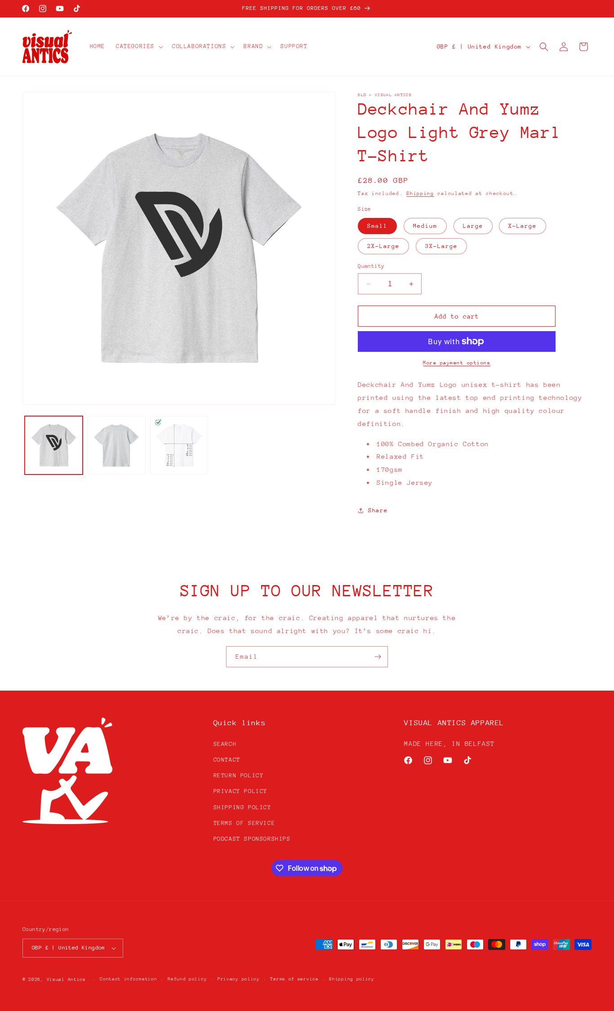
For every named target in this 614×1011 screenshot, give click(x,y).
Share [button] (377, 510)
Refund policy (187, 979)
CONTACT (227, 759)
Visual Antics (66, 979)
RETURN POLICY (239, 775)
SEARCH (225, 744)
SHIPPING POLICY (242, 807)
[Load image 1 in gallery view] (54, 445)
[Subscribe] (377, 656)
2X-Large (383, 246)
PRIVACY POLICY (240, 791)
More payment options (456, 363)
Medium (425, 225)
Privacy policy (239, 979)
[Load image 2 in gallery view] (116, 445)
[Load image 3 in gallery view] (179, 445)
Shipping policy (351, 979)
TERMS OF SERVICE (245, 823)
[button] (139, 46)
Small (377, 225)
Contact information (128, 979)
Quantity (371, 266)
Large (473, 225)
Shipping (420, 193)
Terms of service (294, 979)
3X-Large (441, 246)
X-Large (522, 225)
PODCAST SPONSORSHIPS (252, 838)
